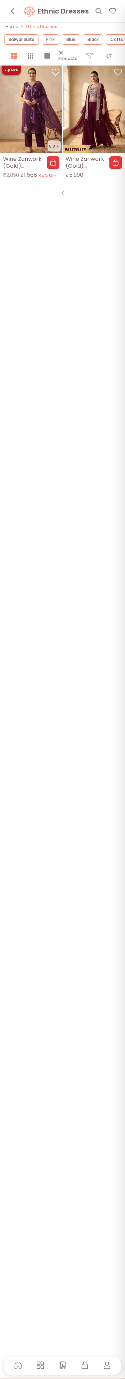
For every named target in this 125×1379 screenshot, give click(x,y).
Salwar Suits (21, 39)
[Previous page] (62, 193)
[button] (53, 162)
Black (93, 39)
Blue (71, 39)
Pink (50, 39)
